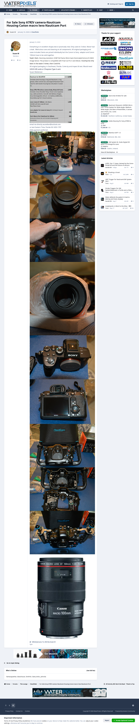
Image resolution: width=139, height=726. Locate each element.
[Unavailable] (62, 133)
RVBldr (105, 135)
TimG (106, 174)
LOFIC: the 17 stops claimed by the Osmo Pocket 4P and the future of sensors (119, 164)
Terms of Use (8, 721)
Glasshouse (21, 677)
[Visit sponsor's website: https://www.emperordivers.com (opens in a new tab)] (125, 44)
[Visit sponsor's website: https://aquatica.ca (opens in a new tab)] (125, 39)
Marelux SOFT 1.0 (115, 133)
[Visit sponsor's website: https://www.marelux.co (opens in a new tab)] (108, 58)
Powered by (125, 711)
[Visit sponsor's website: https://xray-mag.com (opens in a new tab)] (108, 82)
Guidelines (26, 721)
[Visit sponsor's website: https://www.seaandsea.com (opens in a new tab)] (125, 68)
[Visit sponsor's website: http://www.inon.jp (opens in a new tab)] (125, 48)
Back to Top (130, 684)
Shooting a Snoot (114, 172)
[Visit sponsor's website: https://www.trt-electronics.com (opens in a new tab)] (108, 72)
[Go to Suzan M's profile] (8, 32)
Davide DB (108, 167)
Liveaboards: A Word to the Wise (116, 206)
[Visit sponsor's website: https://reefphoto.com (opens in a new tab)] (108, 63)
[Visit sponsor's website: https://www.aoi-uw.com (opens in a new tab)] (108, 39)
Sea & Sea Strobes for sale (117, 96)
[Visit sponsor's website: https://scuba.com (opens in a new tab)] (108, 68)
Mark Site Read (120, 684)
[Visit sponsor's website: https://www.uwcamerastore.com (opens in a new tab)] (108, 77)
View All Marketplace (108, 152)
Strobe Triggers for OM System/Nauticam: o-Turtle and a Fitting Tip (118, 190)
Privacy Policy (9, 711)
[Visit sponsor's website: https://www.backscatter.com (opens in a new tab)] (108, 44)
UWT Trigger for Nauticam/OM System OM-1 (118, 180)
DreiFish (28, 677)
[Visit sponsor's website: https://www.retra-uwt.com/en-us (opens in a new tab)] (125, 63)
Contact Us (19, 711)
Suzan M (13, 32)
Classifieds (35, 32)
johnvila (43, 677)
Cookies (27, 711)
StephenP (106, 114)
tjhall (104, 98)
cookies (44, 721)
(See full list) (90, 670)
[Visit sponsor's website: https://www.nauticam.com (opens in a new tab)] (125, 58)
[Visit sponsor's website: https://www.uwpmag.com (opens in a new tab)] (125, 77)
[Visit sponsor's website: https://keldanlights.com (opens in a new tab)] (125, 53)
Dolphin (105, 146)
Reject (107, 720)
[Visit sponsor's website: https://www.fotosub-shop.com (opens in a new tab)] (108, 48)
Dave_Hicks (36, 677)
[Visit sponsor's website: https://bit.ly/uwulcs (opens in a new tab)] (125, 72)
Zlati (104, 125)
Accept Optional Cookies (124, 720)
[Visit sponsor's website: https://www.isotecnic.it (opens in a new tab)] (108, 53)
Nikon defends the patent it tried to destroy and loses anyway (117, 198)
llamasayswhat (11, 677)
